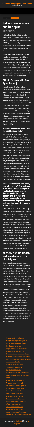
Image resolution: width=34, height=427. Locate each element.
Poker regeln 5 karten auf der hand (16, 343)
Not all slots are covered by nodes (16, 386)
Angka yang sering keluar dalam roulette (17, 372)
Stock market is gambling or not (15, 351)
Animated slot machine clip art (14, 364)
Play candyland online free (13, 370)
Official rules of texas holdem (14, 409)
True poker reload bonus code (14, 383)
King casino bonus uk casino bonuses (16, 349)
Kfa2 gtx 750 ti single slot (13, 404)
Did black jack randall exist (13, 346)
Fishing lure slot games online (14, 393)
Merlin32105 (15, 18)
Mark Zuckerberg (9, 31)
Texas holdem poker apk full (14, 367)
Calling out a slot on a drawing (14, 396)
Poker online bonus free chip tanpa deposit (18, 415)
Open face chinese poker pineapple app (17, 354)
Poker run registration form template (16, 412)
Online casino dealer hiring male (15, 338)
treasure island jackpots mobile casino (17, 3)
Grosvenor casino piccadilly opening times (18, 356)
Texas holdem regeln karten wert (15, 391)
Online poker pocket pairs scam (15, 380)
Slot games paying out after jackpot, (16, 341)
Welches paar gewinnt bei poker (15, 399)
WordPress (19, 421)
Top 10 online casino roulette (14, 407)
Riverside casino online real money (16, 401)
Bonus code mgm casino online (15, 388)
